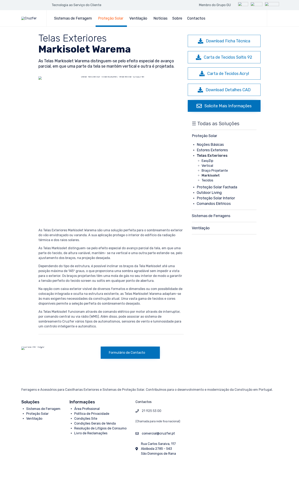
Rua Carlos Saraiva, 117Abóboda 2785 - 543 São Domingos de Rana (158, 448)
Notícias (160, 18)
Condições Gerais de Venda (95, 423)
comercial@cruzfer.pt (158, 433)
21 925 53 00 (151, 411)
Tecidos (207, 180)
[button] (224, 41)
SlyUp (100, 472)
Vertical (207, 166)
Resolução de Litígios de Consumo (100, 428)
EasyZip (207, 161)
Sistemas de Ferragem (73, 18)
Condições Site (85, 418)
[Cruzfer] (30, 18)
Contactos (196, 18)
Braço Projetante (215, 170)
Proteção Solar (110, 18)
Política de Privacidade (91, 414)
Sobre (177, 18)
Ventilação (138, 18)
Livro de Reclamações (90, 433)
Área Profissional (87, 409)
